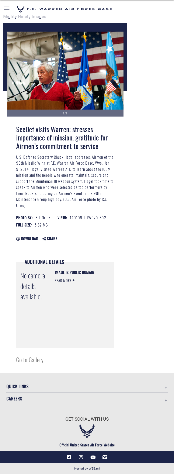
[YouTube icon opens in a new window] (93, 457)
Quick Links (17, 386)
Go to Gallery (30, 359)
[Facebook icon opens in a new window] (69, 457)
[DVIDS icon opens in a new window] (105, 457)
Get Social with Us (87, 419)
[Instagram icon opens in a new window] (81, 457)
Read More (64, 280)
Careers (14, 398)
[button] (7, 9)
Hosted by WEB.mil (87, 468)
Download (29, 238)
